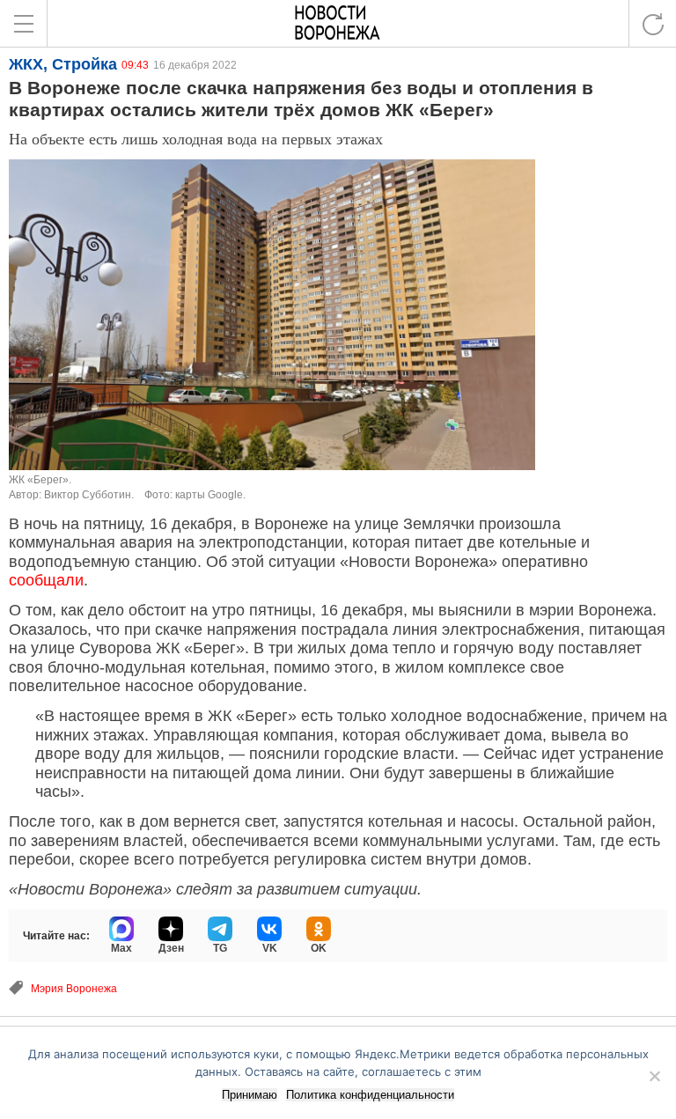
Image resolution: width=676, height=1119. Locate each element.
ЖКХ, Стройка (63, 64)
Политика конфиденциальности (370, 1094)
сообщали (46, 580)
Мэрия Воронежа (74, 989)
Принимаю (249, 1094)
